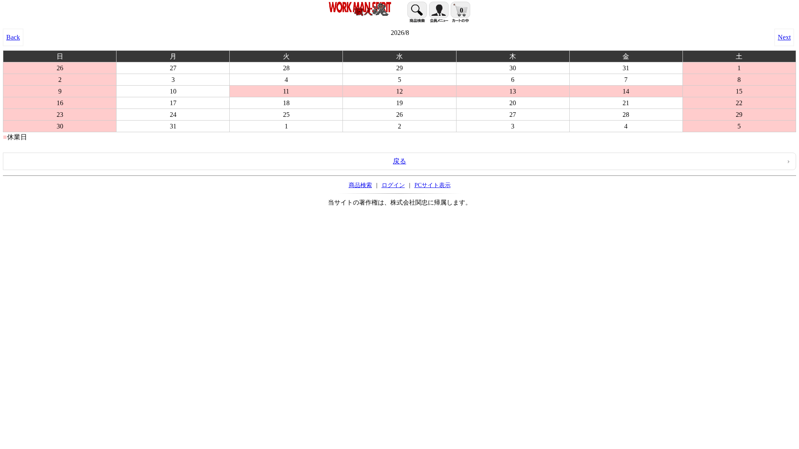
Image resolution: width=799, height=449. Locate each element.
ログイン (393, 185)
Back (13, 37)
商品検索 (360, 185)
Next (784, 37)
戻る (399, 161)
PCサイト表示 (432, 185)
